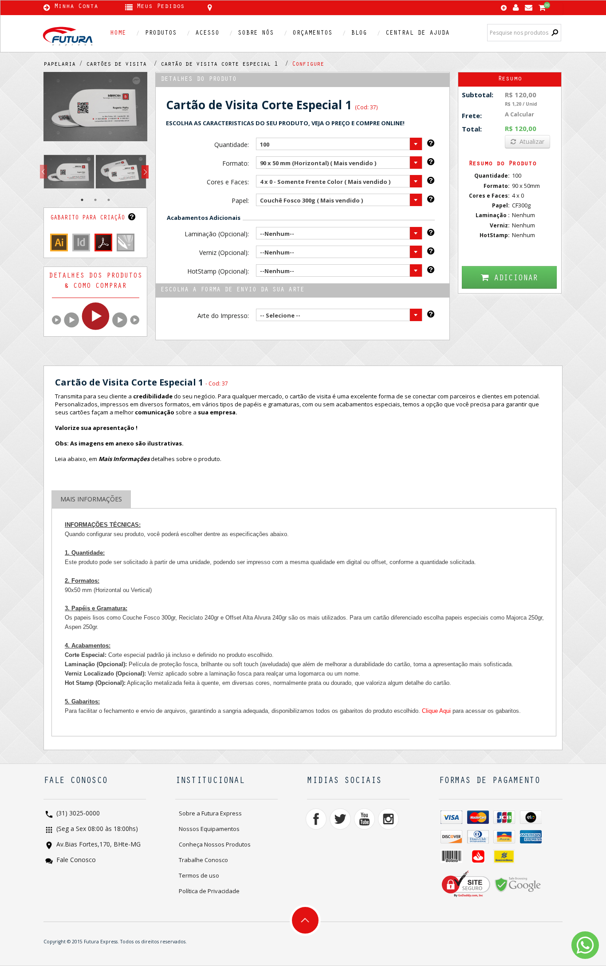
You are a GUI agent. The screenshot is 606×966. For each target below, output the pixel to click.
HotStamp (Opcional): (217, 271)
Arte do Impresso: (222, 315)
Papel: (240, 200)
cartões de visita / (123, 65)
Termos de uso (199, 875)
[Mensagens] (528, 5)
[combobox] (339, 144)
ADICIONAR (516, 278)
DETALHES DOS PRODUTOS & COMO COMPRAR (95, 281)
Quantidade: (231, 144)
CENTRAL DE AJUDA (417, 33)
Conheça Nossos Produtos (215, 844)
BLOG (359, 33)
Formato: (235, 163)
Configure (308, 65)
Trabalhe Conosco (203, 860)
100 (516, 175)
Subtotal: (477, 94)
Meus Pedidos (161, 7)
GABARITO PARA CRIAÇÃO (89, 218)
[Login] (516, 5)
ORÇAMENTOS (312, 33)
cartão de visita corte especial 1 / (226, 65)
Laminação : (493, 215)
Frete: (472, 115)
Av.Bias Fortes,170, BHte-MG (98, 845)
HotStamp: (495, 235)
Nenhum (523, 215)
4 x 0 (518, 195)
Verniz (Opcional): (223, 252)
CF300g (521, 205)
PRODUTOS (161, 33)
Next (145, 172)
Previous (43, 172)
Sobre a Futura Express (210, 813)
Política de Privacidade (209, 891)
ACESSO (207, 33)
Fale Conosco (75, 860)
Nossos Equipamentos (209, 829)
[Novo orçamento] (504, 8)
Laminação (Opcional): (216, 234)
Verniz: (500, 225)
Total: (472, 128)
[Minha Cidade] (273, 8)
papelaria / (64, 65)
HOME (118, 33)
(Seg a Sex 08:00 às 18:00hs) (96, 829)
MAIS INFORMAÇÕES (91, 499)
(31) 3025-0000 (77, 814)
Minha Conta (76, 7)
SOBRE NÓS (256, 33)
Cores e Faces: (227, 182)
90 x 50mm (526, 186)
